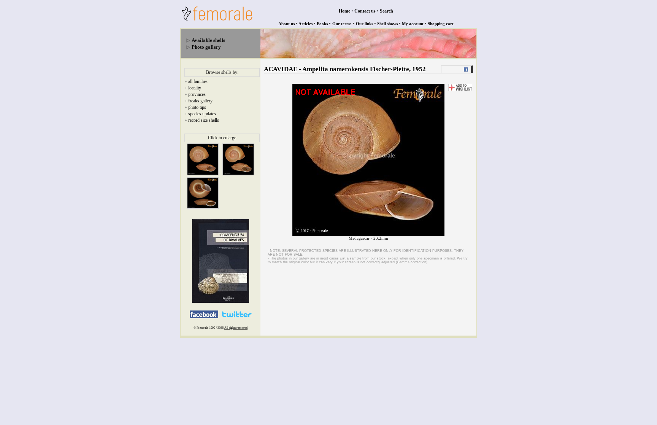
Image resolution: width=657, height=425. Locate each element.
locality (194, 88)
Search (386, 11)
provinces (197, 94)
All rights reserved (236, 327)
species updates (202, 113)
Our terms (341, 23)
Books (322, 23)
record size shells (203, 120)
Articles (305, 23)
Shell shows (387, 23)
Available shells (208, 40)
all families (198, 81)
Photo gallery (206, 47)
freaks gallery (200, 100)
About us (286, 23)
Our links (364, 23)
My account (413, 23)
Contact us (365, 11)
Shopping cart (441, 23)
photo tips (197, 107)
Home (344, 11)
